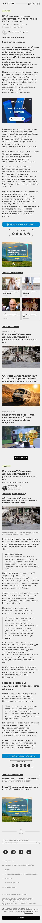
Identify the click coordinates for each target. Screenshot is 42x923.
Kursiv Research (11, 887)
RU (34, 4)
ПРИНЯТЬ (21, 918)
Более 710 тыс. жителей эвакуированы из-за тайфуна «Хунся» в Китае (20, 788)
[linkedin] (28, 852)
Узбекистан (21, 493)
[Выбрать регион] (29, 4)
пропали (6, 670)
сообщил (16, 62)
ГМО (4, 37)
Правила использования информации (19, 865)
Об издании (9, 861)
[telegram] (21, 852)
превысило (7, 586)
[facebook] (5, 852)
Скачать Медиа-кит (12, 883)
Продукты (20, 37)
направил (6, 699)
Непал (14, 493)
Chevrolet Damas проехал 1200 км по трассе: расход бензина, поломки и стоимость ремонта (19, 378)
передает (16, 546)
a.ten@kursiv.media (14, 489)
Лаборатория (11, 37)
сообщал (10, 166)
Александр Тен (14, 486)
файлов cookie (28, 913)
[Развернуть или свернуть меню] (38, 4)
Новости (6, 11)
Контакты (8, 878)
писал (27, 740)
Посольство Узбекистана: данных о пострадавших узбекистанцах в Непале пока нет (19, 338)
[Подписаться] (38, 843)
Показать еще (21, 458)
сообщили (27, 716)
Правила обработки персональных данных (21, 874)
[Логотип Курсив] (8, 3)
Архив (7, 870)
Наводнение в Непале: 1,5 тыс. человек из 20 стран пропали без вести (20, 780)
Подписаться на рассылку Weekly (16, 840)
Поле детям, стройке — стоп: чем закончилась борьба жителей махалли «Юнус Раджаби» (18, 418)
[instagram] (13, 852)
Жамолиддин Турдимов (18, 32)
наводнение (7, 493)
